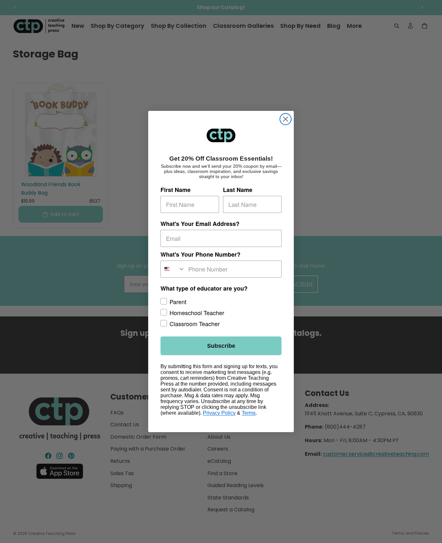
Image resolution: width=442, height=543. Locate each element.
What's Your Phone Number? (200, 254)
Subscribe (221, 346)
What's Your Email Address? (199, 223)
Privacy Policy (219, 413)
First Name (175, 190)
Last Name (237, 190)
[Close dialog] (285, 119)
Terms (249, 413)
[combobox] (173, 269)
